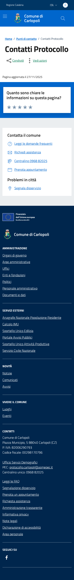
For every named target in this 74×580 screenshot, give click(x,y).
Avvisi (6, 386)
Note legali (9, 520)
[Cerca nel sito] (63, 18)
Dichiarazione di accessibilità (21, 527)
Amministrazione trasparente (22, 507)
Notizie (7, 373)
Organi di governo (14, 255)
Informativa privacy (15, 514)
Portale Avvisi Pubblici (17, 337)
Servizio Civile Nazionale (18, 350)
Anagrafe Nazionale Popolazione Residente (31, 317)
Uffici (5, 268)
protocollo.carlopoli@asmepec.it (31, 467)
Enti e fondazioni (13, 275)
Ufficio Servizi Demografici (19, 462)
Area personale (12, 534)
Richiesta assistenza (16, 501)
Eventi (6, 415)
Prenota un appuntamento (20, 494)
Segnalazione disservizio (18, 487)
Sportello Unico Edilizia (17, 330)
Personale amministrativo (19, 288)
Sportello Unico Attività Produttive (25, 343)
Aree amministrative (16, 261)
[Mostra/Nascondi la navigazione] (4, 16)
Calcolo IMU (10, 324)
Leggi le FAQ (11, 481)
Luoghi (7, 409)
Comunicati (10, 379)
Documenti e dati (14, 294)
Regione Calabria (14, 5)
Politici (6, 281)
